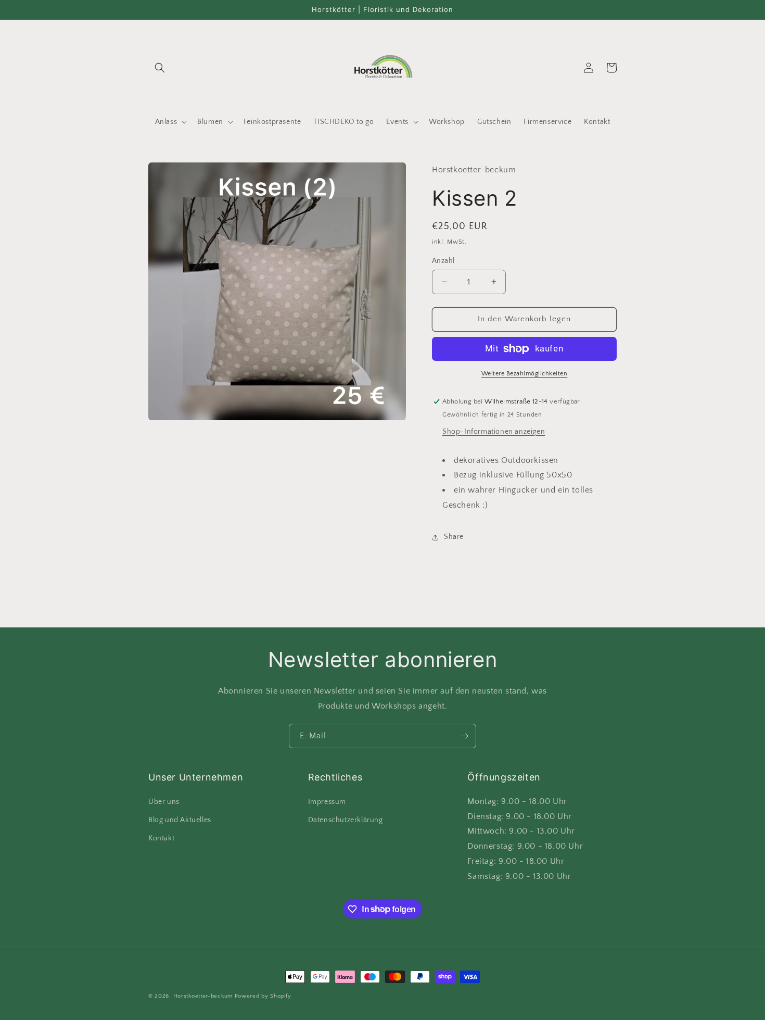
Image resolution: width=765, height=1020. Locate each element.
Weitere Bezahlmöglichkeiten (524, 373)
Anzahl (443, 261)
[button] (159, 67)
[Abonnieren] (464, 736)
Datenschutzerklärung (345, 820)
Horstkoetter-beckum (203, 996)
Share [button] (454, 537)
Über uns (164, 802)
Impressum (327, 802)
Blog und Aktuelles (179, 820)
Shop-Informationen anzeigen (493, 431)
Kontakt (161, 838)
